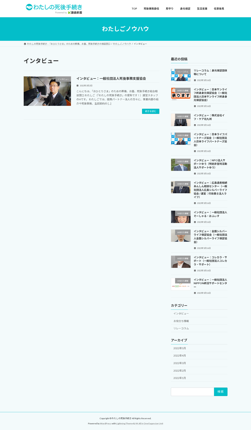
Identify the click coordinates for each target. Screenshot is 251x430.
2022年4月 (179, 355)
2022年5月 (179, 348)
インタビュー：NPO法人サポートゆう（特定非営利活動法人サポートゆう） (210, 164)
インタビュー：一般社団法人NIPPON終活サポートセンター (210, 283)
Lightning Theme (124, 423)
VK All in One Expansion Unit (149, 423)
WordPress (105, 423)
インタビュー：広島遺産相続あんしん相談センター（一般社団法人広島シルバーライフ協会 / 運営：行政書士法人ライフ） (210, 189)
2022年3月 (179, 363)
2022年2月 (179, 370)
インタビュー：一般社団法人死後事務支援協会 (111, 78)
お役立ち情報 (181, 320)
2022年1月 (179, 377)
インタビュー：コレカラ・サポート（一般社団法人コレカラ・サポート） (210, 261)
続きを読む (150, 111)
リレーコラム (181, 328)
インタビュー (181, 313)
